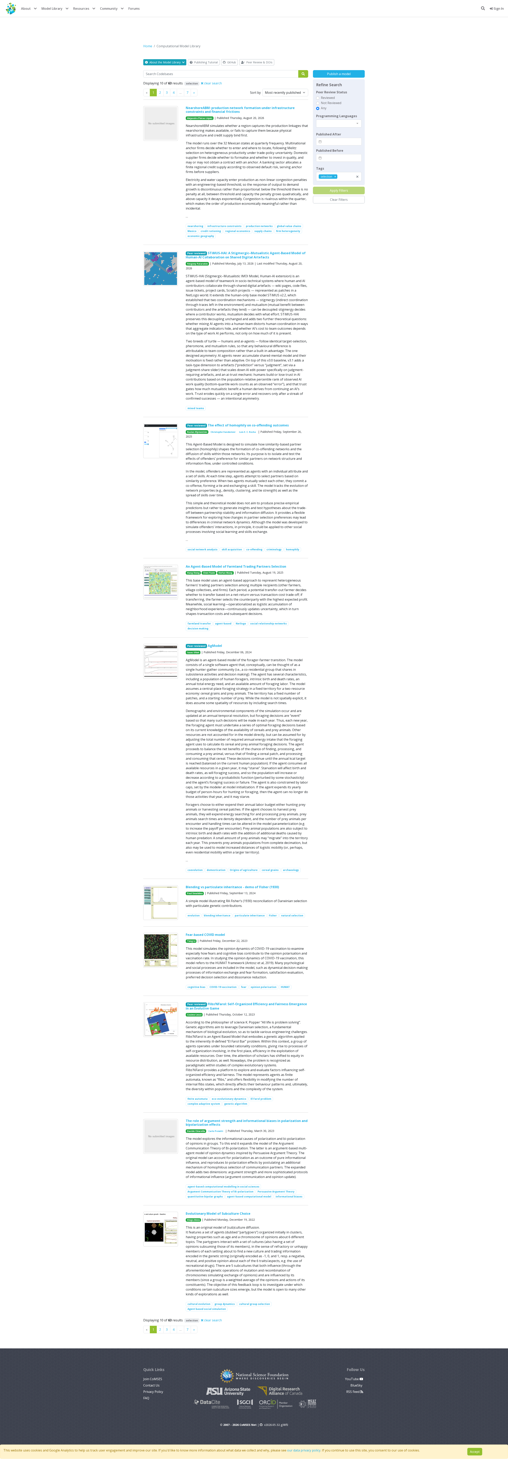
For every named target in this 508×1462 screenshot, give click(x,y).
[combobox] (339, 124)
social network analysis (202, 549)
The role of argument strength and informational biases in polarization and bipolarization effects (247, 1123)
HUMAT (285, 987)
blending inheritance (217, 915)
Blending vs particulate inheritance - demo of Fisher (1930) (232, 887)
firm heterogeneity (288, 231)
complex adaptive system (204, 1103)
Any (323, 108)
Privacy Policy (153, 1392)
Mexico (192, 231)
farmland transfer (199, 623)
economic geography (201, 236)
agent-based (223, 623)
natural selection (292, 915)
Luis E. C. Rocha (247, 432)
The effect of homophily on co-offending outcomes (248, 425)
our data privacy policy (303, 1450)
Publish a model (339, 74)
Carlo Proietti (215, 1131)
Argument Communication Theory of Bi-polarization (220, 1191)
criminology (274, 549)
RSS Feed (353, 1392)
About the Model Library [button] (165, 62)
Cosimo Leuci (194, 1014)
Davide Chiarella (196, 1131)
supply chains (263, 231)
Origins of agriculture (244, 870)
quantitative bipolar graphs (205, 1196)
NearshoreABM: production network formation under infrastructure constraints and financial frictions (240, 110)
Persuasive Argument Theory (276, 1191)
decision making (198, 628)
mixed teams (196, 408)
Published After (328, 134)
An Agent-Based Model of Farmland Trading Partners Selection (236, 566)
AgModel (215, 646)
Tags (320, 168)
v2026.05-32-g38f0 (276, 1425)
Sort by (255, 92)
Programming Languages (336, 116)
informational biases (289, 1196)
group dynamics (225, 1304)
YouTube (352, 1379)
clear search (212, 83)
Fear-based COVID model (205, 934)
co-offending (254, 549)
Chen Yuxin (209, 572)
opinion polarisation (263, 987)
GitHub (231, 62)
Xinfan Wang (225, 572)
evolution (194, 915)
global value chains (289, 226)
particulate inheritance (250, 915)
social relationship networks (268, 623)
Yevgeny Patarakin (197, 263)
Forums (134, 8)
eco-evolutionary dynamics (229, 1099)
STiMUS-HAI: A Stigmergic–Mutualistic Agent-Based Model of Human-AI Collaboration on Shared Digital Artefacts (246, 255)
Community (109, 8)
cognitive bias (196, 987)
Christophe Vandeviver (223, 432)
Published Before (329, 151)
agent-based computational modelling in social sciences (223, 1186)
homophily (292, 549)
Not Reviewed (331, 103)
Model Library (52, 8)
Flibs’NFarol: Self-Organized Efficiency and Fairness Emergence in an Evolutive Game (246, 1006)
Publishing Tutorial (205, 62)
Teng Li (191, 941)
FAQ (146, 1398)
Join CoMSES (152, 1379)
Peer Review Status (331, 92)
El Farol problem (261, 1099)
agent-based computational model (249, 1196)
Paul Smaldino (195, 893)
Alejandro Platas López (199, 118)
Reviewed (328, 98)
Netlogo (241, 623)
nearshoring (195, 226)
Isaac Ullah (193, 652)
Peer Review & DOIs (258, 62)
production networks (259, 226)
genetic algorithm (235, 1103)
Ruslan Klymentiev (197, 432)
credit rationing (211, 231)
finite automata (198, 1099)
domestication (216, 870)
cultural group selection (254, 1304)
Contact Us (151, 1385)
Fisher (273, 915)
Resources (81, 8)
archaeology (291, 870)
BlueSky (356, 1385)
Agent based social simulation (207, 1309)
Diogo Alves (193, 1219)
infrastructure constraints (224, 226)
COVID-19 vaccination (223, 987)
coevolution (195, 870)
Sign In (498, 8)
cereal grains (270, 870)
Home (147, 46)
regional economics (237, 231)
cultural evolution (199, 1304)
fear (243, 987)
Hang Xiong (193, 572)
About (26, 8)
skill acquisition (232, 549)
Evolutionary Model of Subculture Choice (218, 1213)
